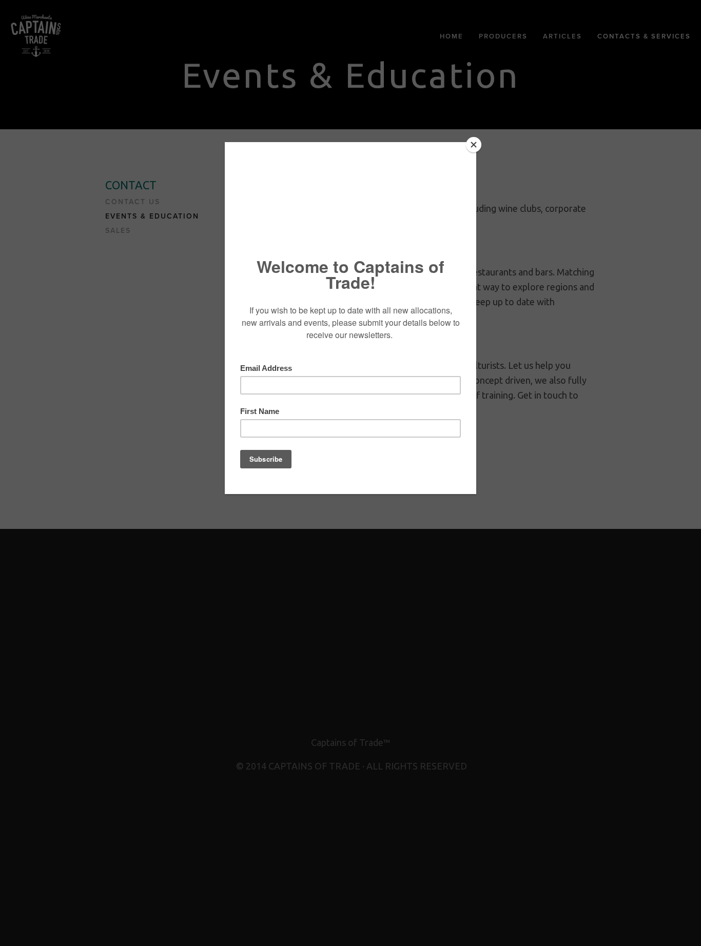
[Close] (473, 144)
